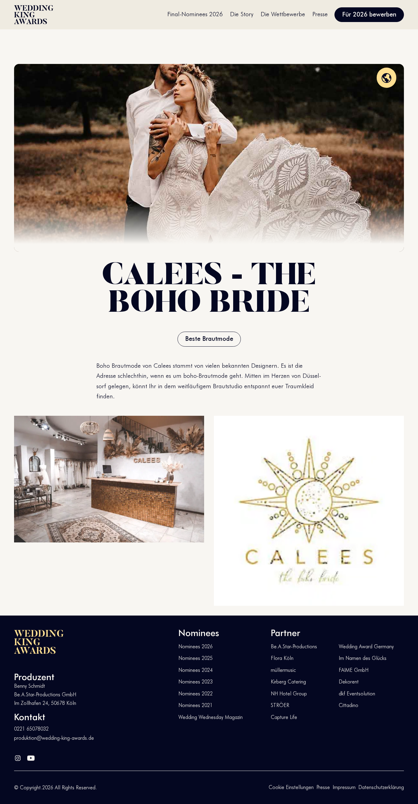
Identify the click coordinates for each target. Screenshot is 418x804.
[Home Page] (33, 14)
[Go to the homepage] (39, 642)
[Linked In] (17, 756)
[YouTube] (31, 756)
